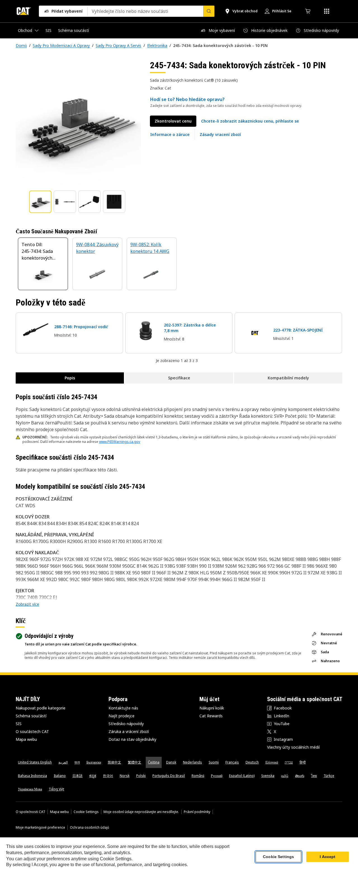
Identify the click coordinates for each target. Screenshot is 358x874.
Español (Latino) (242, 775)
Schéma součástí (31, 715)
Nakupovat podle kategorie (40, 708)
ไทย (314, 775)
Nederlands (192, 762)
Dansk (171, 762)
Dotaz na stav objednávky (132, 739)
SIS (19, 723)
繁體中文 (134, 762)
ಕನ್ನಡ (92, 775)
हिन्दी (303, 762)
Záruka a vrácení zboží (129, 731)
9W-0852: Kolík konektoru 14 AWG (149, 247)
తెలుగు (299, 775)
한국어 (108, 775)
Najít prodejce (122, 715)
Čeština (153, 762)
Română (198, 775)
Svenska (267, 775)
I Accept (327, 857)
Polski (141, 775)
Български (93, 762)
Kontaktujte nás (123, 708)
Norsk (124, 775)
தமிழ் (284, 775)
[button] (250, 121)
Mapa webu (26, 739)
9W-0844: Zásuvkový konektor (97, 247)
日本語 (77, 775)
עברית (289, 762)
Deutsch (252, 762)
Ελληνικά (271, 762)
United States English (35, 762)
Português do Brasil (168, 775)
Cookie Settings (86, 812)
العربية (63, 762)
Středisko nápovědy (126, 723)
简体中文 (114, 762)
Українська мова (30, 789)
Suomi (214, 762)
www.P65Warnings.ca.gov (119, 441)
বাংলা (77, 762)
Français (232, 762)
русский (216, 775)
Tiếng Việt (56, 789)
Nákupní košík (211, 708)
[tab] (40, 202)
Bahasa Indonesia (32, 775)
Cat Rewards (211, 715)
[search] (209, 11)
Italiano (60, 775)
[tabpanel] (78, 122)
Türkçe (329, 775)
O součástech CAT (32, 731)
